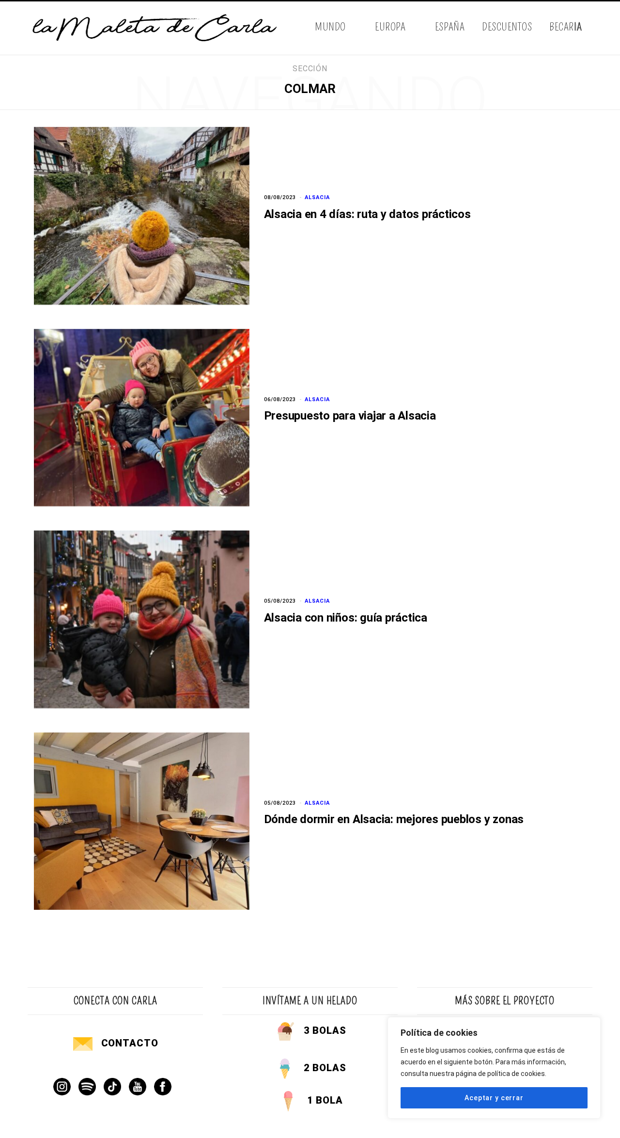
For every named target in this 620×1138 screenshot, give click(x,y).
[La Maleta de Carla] (155, 28)
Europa (390, 26)
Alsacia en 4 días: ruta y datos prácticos (367, 214)
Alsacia (317, 197)
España (450, 26)
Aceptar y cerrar (494, 1098)
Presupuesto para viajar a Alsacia (350, 415)
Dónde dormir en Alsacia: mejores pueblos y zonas (394, 819)
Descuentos (507, 26)
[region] (494, 1068)
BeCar (565, 26)
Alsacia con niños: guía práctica (345, 617)
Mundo (330, 26)
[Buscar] (584, 27)
